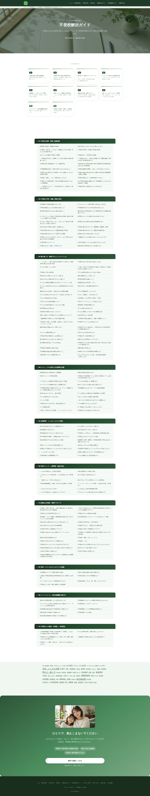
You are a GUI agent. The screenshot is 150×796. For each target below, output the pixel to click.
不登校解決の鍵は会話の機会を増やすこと (51, 351)
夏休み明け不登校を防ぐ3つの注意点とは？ (90, 245)
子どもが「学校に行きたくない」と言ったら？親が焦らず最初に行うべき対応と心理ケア (56, 222)
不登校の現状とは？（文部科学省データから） (91, 177)
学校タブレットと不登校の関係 (48, 376)
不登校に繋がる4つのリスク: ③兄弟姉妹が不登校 (54, 230)
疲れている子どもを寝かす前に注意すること (90, 384)
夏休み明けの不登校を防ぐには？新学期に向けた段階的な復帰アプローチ (94, 212)
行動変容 (61, 682)
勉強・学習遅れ (101, 669)
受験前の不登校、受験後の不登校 (49, 146)
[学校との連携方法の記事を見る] (111, 93)
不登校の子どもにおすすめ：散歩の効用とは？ (53, 403)
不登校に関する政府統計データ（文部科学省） (53, 163)
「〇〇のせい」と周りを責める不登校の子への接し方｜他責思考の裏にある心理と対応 (56, 262)
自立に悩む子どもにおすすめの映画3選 (51, 525)
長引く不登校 (89, 682)
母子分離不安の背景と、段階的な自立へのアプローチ (54, 436)
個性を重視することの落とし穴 (86, 275)
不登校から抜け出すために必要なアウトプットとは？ (54, 532)
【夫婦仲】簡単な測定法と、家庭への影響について (92, 318)
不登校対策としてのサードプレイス (87, 603)
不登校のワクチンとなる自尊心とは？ (88, 322)
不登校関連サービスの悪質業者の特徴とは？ (90, 609)
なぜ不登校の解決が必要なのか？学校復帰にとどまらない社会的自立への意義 (94, 182)
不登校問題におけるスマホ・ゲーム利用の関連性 (91, 388)
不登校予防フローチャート (47, 242)
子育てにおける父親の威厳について (50, 301)
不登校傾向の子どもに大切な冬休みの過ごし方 (91, 207)
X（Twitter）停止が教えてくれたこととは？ (90, 407)
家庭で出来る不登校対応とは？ (48, 537)
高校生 (95, 682)
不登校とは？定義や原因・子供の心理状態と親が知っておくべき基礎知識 (56, 182)
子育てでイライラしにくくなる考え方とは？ (90, 301)
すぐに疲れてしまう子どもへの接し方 (88, 426)
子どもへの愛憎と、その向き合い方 (87, 294)
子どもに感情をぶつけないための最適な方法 (90, 311)
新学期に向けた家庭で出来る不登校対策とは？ (91, 221)
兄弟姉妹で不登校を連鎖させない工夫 (50, 204)
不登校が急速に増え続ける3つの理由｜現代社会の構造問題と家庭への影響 (94, 173)
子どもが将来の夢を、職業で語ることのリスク (91, 631)
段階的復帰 (85, 675)
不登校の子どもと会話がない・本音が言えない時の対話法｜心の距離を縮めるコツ (94, 328)
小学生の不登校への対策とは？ (48, 551)
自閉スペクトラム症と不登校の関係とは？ (51, 445)
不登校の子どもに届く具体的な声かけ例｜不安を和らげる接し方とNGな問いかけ (94, 343)
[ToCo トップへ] (26, 3)
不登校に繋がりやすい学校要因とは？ (88, 575)
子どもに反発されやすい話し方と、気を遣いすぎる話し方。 (56, 294)
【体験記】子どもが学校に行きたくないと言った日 (92, 237)
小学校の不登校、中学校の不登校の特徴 (89, 149)
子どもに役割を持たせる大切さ (48, 298)
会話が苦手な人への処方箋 (85, 315)
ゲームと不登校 (44, 400)
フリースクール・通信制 (92, 665)
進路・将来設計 (79, 682)
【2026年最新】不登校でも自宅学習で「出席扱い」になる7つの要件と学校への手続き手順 (56, 632)
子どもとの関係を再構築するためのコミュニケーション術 (56, 282)
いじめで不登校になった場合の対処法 (50, 471)
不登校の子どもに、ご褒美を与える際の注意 (90, 525)
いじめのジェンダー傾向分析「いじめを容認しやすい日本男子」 (56, 475)
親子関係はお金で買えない (47, 308)
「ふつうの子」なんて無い (47, 452)
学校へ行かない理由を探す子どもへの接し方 (52, 279)
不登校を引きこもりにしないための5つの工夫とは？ (54, 544)
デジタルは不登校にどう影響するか (87, 381)
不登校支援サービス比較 (84, 612)
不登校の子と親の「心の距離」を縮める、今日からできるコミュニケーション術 (56, 322)
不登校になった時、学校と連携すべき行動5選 (52, 584)
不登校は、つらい (83, 541)
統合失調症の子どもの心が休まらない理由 (51, 440)
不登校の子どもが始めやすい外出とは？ (89, 410)
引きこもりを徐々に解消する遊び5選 (88, 396)
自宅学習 (73, 679)
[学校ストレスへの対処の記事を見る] (87, 76)
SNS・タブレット (55, 665)
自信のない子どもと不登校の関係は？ (88, 445)
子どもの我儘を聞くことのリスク (87, 291)
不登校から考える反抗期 (47, 272)
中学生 (62, 669)
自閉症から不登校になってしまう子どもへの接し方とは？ (56, 448)
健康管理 (78, 669)
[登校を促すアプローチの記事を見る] (63, 76)
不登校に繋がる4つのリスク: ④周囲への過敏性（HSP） (93, 227)
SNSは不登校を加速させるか (86, 372)
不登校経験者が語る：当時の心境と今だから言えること (55, 169)
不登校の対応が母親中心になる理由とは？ (51, 336)
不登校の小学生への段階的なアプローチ (89, 529)
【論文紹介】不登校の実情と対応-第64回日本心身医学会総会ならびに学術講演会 (94, 164)
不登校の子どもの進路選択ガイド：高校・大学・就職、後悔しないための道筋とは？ (56, 637)
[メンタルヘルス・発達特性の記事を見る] (63, 93)
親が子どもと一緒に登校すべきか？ (87, 547)
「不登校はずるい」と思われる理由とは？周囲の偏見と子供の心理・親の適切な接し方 (94, 159)
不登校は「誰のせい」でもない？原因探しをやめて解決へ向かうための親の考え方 (56, 150)
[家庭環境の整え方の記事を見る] (38, 93)
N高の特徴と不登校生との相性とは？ (50, 612)
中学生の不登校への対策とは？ (86, 551)
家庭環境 (99, 672)
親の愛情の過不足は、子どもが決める (50, 342)
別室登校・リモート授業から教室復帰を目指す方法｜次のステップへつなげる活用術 (56, 517)
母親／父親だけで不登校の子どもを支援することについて (56, 315)
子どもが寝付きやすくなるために (49, 396)
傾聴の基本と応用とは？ (84, 348)
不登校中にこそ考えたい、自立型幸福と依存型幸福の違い (94, 433)
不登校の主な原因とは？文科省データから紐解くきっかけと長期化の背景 (56, 173)
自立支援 (88, 679)
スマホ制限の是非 (45, 407)
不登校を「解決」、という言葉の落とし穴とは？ (53, 177)
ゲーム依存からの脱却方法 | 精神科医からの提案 (91, 393)
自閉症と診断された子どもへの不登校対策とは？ (91, 452)
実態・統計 (91, 672)
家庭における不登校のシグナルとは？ (88, 339)
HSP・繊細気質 (45, 665)
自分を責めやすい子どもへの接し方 (87, 429)
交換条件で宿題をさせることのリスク (50, 311)
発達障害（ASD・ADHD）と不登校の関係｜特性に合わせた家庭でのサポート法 (94, 441)
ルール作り (102, 665)
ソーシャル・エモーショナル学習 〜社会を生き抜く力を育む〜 (94, 484)
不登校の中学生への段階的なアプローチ (51, 529)
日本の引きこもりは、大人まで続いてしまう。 (91, 146)
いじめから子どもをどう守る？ (48, 488)
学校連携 (84, 672)
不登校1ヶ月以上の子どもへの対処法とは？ (52, 541)
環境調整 (101, 675)
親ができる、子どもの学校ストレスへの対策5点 (91, 480)
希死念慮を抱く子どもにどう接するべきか (51, 433)
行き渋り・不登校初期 (50, 682)
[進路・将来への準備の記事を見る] (63, 109)
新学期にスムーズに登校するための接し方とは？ (91, 216)
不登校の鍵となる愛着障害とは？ (49, 455)
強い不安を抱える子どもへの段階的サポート (52, 426)
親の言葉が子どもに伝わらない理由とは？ (51, 339)
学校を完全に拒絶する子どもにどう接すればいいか (54, 522)
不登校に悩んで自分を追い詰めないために (89, 261)
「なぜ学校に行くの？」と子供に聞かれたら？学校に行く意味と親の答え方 (56, 187)
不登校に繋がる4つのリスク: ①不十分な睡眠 (52, 233)
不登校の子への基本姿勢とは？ (86, 336)
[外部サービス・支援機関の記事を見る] (38, 109)
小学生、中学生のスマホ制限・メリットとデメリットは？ (56, 410)
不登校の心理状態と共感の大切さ (49, 348)
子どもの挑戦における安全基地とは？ (88, 455)
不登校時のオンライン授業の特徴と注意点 (51, 572)
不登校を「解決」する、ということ (87, 537)
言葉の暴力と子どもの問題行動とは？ (50, 354)
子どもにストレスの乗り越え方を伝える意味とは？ (92, 492)
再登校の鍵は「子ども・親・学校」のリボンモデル (92, 581)
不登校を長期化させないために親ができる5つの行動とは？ (56, 547)
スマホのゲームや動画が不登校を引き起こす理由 (53, 381)
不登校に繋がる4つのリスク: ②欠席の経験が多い (91, 230)
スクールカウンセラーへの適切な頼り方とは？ (53, 581)
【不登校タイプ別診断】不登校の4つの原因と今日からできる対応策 (94, 533)
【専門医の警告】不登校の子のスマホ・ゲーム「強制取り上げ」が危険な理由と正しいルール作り (56, 389)
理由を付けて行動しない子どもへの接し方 (51, 275)
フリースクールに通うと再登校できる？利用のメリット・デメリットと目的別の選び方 (56, 604)
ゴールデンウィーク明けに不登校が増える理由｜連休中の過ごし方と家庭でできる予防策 (56, 217)
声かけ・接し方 (48, 672)
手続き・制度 (72, 675)
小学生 (44, 675)
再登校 (83, 669)
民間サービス (94, 675)
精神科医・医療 (64, 679)
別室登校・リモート (91, 669)
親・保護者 (69, 682)
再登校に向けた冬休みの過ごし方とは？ (89, 233)
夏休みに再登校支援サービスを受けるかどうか (53, 600)
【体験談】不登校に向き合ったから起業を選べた (91, 637)
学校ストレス (76, 672)
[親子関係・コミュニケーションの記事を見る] (111, 76)
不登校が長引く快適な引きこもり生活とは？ (90, 186)
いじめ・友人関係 (67, 665)
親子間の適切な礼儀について (86, 279)
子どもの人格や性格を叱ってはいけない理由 (52, 305)
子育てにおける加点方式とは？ (86, 332)
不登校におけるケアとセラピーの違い (88, 436)
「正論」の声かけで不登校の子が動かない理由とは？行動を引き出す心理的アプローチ (94, 268)
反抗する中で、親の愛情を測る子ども (88, 286)
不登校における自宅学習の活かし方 (50, 513)
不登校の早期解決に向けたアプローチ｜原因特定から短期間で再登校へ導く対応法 (56, 555)
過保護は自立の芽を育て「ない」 (87, 282)
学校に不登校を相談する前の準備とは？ (89, 572)
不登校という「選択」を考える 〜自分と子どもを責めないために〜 (56, 643)
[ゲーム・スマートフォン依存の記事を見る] (87, 93)
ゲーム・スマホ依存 (80, 665)
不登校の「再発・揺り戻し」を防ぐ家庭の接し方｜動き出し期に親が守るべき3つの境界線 (56, 509)
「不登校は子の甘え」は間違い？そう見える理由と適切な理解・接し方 (56, 159)
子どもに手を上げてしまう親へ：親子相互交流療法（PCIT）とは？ (92, 355)
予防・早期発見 (70, 669)
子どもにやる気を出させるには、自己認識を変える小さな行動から (56, 287)
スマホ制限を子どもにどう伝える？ (87, 403)
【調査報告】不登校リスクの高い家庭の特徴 (52, 318)
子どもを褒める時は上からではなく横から (89, 272)
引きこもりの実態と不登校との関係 (50, 155)
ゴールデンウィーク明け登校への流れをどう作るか (92, 204)
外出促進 (58, 672)
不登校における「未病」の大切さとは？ (51, 245)
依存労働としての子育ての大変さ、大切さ (89, 298)
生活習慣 (45, 679)
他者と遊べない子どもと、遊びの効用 (50, 393)
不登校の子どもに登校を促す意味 (87, 513)
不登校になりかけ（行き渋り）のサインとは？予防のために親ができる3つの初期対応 (56, 238)
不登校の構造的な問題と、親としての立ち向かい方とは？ (94, 169)
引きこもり (51, 675)
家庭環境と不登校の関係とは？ (86, 305)
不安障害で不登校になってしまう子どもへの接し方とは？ (94, 448)
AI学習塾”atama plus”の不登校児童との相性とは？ (54, 609)
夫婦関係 (69, 672)
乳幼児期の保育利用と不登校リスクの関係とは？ (53, 615)
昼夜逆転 (78, 675)
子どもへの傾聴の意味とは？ (48, 332)
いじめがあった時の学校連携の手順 (87, 488)
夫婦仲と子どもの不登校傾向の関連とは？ (89, 351)
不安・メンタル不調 (50, 669)
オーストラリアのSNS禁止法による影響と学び (53, 384)
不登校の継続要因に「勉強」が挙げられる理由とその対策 (56, 483)
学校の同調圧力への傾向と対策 (86, 471)
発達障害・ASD (54, 679)
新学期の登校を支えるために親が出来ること (52, 211)
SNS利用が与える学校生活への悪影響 (50, 372)
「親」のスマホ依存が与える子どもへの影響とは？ (92, 400)
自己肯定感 (81, 679)
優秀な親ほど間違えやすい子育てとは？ (51, 327)
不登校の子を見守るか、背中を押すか (88, 522)
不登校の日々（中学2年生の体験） (87, 155)
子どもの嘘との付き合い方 (85, 308)
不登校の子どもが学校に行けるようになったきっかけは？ (94, 544)
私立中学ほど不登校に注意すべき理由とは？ (52, 227)
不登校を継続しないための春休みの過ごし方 (52, 207)
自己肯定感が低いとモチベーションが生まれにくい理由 (93, 516)
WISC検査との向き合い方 (47, 429)
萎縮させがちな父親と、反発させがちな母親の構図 (54, 291)
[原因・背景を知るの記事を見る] (38, 76)
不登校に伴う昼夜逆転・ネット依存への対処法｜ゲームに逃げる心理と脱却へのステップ (94, 377)
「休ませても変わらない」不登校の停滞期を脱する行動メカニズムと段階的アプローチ (94, 509)
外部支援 (63, 672)
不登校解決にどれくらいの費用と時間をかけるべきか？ (93, 600)
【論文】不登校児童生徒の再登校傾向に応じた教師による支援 (56, 576)
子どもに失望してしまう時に (48, 267)
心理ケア (65, 675)
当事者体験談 (59, 675)
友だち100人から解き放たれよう (87, 474)
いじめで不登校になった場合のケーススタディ (53, 492)
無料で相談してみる (75, 761)
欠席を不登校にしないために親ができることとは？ (92, 242)
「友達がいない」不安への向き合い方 (50, 480)
